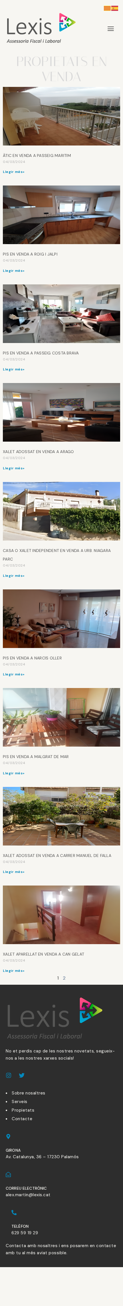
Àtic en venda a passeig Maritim (37, 155)
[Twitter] (22, 1075)
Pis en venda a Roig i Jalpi (30, 254)
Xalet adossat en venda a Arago (38, 451)
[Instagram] (8, 1075)
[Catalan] (107, 8)
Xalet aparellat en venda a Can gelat (43, 954)
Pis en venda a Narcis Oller (32, 658)
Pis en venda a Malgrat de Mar (36, 756)
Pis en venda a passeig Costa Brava (41, 353)
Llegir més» (14, 172)
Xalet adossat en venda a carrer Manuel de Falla (57, 855)
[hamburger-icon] (110, 29)
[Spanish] (115, 8)
